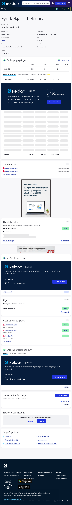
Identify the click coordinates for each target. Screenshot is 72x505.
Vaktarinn (59, 472)
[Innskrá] (53, 3)
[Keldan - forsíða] (16, 91)
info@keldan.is (14, 475)
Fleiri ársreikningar (10, 174)
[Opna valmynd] (69, 3)
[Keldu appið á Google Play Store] (25, 481)
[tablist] (36, 74)
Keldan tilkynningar (61, 478)
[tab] (9, 74)
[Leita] (23, 3)
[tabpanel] (36, 308)
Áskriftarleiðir (28, 472)
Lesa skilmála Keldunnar (12, 499)
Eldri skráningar (9, 241)
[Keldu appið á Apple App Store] (25, 487)
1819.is (3, 40)
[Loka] (31, 491)
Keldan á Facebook (62, 501)
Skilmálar (41, 475)
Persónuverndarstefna (45, 472)
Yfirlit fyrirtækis (6, 9)
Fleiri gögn (7, 341)
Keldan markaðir (61, 475)
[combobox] (37, 3)
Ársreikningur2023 (11, 171)
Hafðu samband (29, 478)
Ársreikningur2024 (11, 168)
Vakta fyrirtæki (64, 9)
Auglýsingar (28, 475)
